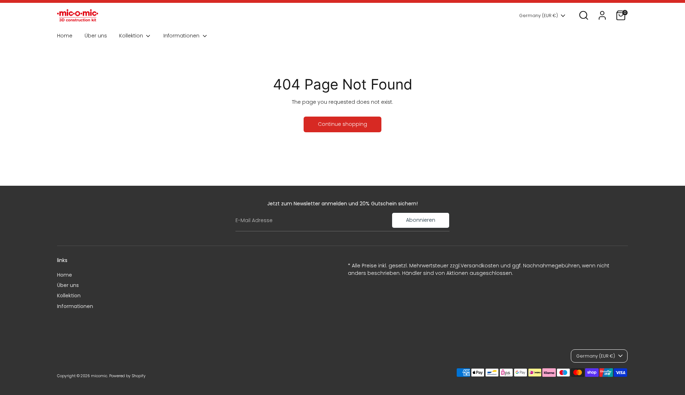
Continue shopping (342, 124)
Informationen (182, 35)
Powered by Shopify (127, 376)
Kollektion (131, 35)
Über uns (96, 35)
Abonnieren (420, 220)
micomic (99, 376)
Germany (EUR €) (538, 15)
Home (64, 35)
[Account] (602, 15)
